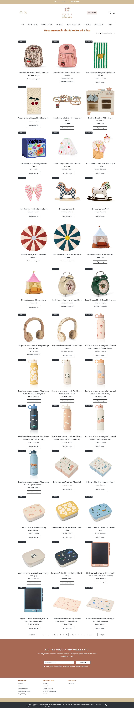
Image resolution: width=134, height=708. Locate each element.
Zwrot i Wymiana (48, 689)
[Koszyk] (114, 14)
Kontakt (20, 683)
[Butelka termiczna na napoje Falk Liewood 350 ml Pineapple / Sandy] (100, 374)
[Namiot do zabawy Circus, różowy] (33, 283)
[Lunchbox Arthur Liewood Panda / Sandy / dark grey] (33, 556)
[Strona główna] (67, 13)
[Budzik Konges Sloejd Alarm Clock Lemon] (100, 283)
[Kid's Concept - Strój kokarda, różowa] (33, 192)
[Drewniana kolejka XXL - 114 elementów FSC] (67, 101)
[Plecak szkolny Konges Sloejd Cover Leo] (33, 55)
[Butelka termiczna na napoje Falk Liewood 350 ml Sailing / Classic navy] (33, 419)
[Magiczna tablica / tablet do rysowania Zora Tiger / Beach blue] (33, 601)
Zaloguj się (71, 683)
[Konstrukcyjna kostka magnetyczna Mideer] (33, 146)
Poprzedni (32, 634)
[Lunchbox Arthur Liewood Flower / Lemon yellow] (67, 510)
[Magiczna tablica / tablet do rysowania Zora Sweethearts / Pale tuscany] (100, 556)
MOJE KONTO (92, 13)
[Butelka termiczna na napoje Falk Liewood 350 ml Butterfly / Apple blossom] (100, 328)
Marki (110, 25)
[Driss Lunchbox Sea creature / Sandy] (100, 465)
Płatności (46, 686)
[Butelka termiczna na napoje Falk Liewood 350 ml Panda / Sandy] (67, 374)
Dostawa (45, 683)
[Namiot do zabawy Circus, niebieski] (100, 237)
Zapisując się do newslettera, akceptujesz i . (67, 666)
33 (90, 634)
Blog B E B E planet (23, 694)
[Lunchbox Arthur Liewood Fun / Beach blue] (100, 510)
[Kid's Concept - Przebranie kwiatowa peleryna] (67, 146)
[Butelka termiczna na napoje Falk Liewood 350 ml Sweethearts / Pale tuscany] (67, 419)
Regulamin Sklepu (23, 689)
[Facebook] (21, 13)
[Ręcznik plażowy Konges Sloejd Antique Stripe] (100, 55)
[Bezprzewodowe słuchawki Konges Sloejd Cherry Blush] (33, 328)
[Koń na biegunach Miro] (67, 192)
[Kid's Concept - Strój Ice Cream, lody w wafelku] (100, 146)
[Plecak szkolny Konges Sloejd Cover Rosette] (67, 55)
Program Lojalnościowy (49, 691)
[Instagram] (25, 13)
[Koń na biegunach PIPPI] (100, 192)
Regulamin (72, 666)
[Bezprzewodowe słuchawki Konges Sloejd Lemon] (67, 328)
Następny (101, 634)
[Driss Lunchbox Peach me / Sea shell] (67, 465)
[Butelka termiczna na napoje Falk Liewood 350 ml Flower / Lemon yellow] (33, 374)
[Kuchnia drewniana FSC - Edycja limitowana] (100, 101)
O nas (20, 686)
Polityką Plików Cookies (68, 704)
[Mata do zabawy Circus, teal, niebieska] (67, 237)
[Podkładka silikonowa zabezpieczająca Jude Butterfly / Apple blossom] (67, 601)
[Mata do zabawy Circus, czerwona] (33, 237)
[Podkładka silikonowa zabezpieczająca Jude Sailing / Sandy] (100, 601)
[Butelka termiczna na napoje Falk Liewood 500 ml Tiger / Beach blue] (33, 465)
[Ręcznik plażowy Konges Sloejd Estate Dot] (33, 101)
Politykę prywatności (82, 666)
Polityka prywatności (24, 691)
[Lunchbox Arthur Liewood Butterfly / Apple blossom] (33, 510)
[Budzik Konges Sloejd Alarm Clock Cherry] (67, 283)
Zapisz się (83, 662)
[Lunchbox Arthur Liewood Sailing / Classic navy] (67, 556)
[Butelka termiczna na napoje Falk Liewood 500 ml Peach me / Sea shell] (100, 419)
